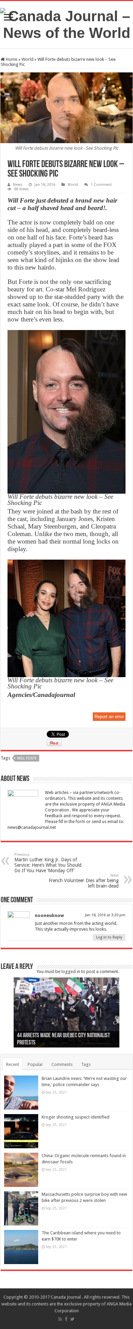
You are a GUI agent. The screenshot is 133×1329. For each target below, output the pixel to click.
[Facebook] (66, 1319)
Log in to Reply (109, 937)
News (18, 184)
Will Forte (27, 758)
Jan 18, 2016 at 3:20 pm (105, 915)
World (27, 59)
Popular (35, 1064)
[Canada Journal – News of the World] (66, 23)
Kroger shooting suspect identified (75, 1117)
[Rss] (60, 1319)
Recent (12, 1064)
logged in (70, 971)
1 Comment (101, 184)
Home (11, 59)
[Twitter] (72, 1319)
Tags (86, 1064)
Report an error (109, 716)
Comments (62, 1064)
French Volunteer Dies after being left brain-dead (84, 881)
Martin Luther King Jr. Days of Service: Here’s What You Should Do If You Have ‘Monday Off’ (48, 862)
